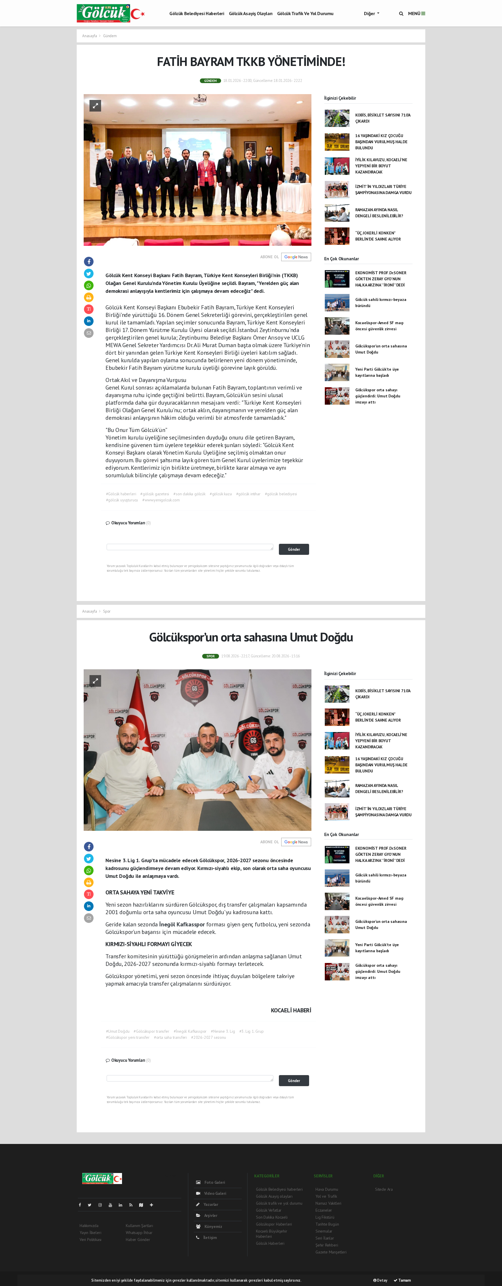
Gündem (110, 35)
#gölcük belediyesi (281, 493)
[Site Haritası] (143, 1205)
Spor (106, 611)
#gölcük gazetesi (154, 493)
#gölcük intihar (248, 493)
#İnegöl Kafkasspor (190, 1031)
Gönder (294, 549)
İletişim (209, 1237)
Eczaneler (323, 1210)
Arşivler (210, 1215)
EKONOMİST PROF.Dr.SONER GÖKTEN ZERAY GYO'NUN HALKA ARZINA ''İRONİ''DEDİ (380, 279)
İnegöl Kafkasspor (182, 924)
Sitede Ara (384, 1189)
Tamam (404, 1280)
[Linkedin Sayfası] (123, 1205)
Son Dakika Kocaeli (272, 1217)
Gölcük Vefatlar (269, 1210)
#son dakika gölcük (189, 493)
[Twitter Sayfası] (92, 1205)
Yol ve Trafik (326, 1196)
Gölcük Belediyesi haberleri (196, 13)
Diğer (370, 13)
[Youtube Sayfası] (113, 1205)
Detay (381, 1280)
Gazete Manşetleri (331, 1252)
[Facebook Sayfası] (82, 1205)
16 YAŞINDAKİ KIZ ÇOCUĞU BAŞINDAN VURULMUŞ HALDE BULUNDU (381, 141)
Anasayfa (90, 35)
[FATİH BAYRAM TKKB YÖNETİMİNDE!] (197, 169)
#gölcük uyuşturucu (122, 500)
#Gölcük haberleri (121, 493)
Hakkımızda (89, 1225)
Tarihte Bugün (327, 1224)
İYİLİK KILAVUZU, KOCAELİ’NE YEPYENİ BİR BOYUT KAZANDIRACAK (381, 166)
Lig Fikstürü (324, 1217)
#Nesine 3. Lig (223, 1031)
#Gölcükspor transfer (151, 1031)
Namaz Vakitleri (328, 1203)
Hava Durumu (326, 1189)
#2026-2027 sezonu (208, 1037)
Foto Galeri (214, 1182)
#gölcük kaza (221, 493)
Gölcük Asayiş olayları (250, 13)
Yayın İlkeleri (90, 1232)
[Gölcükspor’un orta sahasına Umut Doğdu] (197, 749)
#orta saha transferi (170, 1037)
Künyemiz (212, 1226)
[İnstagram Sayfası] (102, 1205)
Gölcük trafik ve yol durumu (305, 13)
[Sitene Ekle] (154, 1205)
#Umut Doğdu (118, 1031)
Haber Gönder (138, 1239)
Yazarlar (210, 1204)
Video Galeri (214, 1193)
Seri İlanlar (324, 1238)
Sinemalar (323, 1231)
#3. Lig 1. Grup (251, 1031)
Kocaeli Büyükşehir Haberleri (271, 1233)
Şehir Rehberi (326, 1245)
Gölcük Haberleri (270, 1243)
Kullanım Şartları (139, 1225)
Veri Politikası (90, 1239)
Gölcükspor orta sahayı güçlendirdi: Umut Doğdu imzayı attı (377, 396)
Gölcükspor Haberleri (274, 1224)
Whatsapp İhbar (139, 1232)
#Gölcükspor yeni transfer (128, 1037)
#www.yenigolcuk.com (161, 500)
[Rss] (133, 1205)
